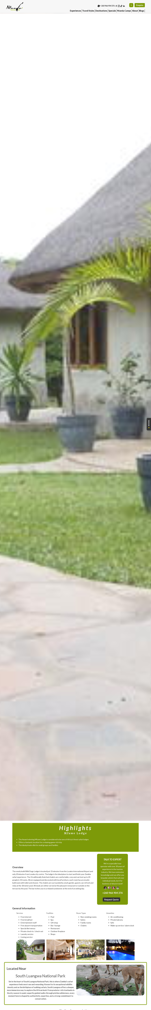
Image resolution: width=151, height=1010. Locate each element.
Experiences (75, 10)
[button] (75, 10)
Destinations (101, 10)
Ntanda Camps (124, 10)
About (135, 10)
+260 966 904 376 (107, 6)
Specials (112, 10)
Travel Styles (88, 10)
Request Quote (111, 899)
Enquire (139, 5)
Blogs (141, 10)
